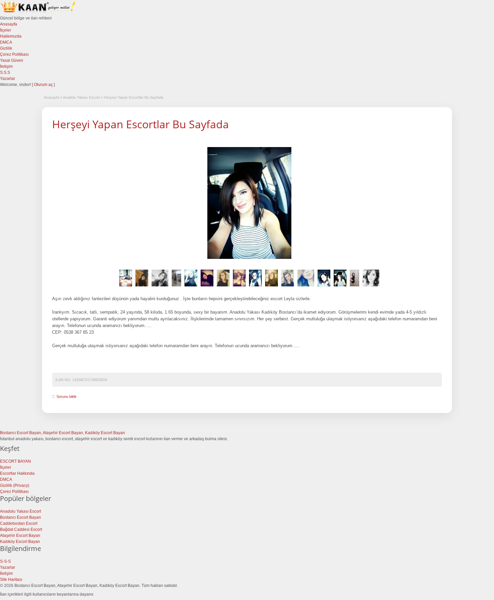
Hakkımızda (11, 36)
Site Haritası (11, 579)
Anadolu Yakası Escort (81, 97)
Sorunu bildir (66, 397)
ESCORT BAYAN (15, 461)
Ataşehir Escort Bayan (20, 535)
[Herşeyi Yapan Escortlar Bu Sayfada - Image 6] (207, 286)
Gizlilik (6, 48)
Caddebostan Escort (18, 523)
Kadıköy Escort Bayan (20, 541)
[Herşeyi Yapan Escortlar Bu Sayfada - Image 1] (126, 286)
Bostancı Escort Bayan (20, 517)
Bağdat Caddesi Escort (21, 529)
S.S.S (5, 72)
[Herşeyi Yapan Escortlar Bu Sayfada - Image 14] (340, 286)
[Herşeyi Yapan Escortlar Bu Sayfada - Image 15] (354, 286)
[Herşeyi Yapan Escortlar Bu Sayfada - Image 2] (142, 286)
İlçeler (5, 30)
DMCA (6, 42)
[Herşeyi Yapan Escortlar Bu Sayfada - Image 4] (176, 286)
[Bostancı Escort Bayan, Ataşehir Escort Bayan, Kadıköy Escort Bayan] (38, 12)
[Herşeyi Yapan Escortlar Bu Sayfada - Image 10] (271, 286)
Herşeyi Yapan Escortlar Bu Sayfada (140, 124)
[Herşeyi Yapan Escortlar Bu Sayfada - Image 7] (223, 286)
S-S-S (5, 561)
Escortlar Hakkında (17, 473)
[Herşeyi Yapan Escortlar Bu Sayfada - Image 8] (239, 286)
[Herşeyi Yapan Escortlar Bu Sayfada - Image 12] (306, 286)
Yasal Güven (11, 60)
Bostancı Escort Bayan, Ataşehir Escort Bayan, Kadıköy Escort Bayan (62, 432)
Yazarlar (7, 78)
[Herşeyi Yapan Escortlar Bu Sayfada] (249, 203)
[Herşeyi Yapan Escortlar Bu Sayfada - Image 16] (371, 286)
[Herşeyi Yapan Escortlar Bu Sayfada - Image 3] (160, 286)
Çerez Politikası (14, 54)
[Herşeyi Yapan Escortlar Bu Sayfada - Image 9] (255, 286)
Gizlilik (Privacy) (14, 485)
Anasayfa (8, 24)
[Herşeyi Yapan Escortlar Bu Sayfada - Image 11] (288, 286)
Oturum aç (44, 84)
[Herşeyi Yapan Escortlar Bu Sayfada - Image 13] (324, 286)
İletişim (6, 66)
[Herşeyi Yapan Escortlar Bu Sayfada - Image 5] (191, 286)
